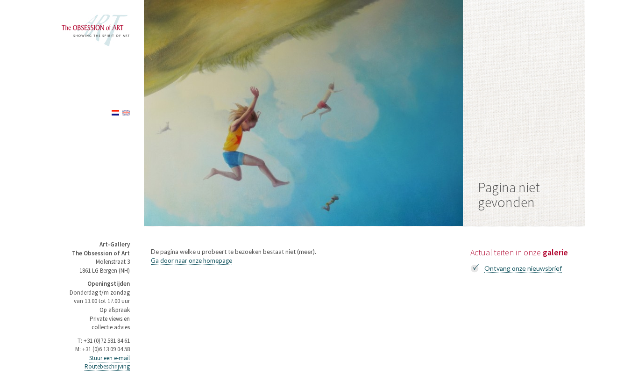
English (126, 113)
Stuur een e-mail (109, 358)
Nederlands (115, 113)
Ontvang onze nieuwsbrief (523, 268)
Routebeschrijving (107, 366)
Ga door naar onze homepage (191, 260)
